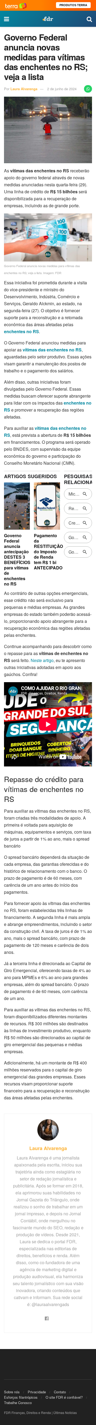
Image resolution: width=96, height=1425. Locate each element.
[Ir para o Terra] (16, 5)
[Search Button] (89, 19)
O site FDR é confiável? (64, 1397)
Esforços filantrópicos (21, 1397)
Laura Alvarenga (23, 88)
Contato (60, 1391)
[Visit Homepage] (48, 19)
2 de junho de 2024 (62, 88)
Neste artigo (42, 660)
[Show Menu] (6, 19)
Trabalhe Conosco (18, 1402)
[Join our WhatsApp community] (88, 89)
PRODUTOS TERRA (73, 5)
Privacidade (37, 1391)
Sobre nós (12, 1391)
